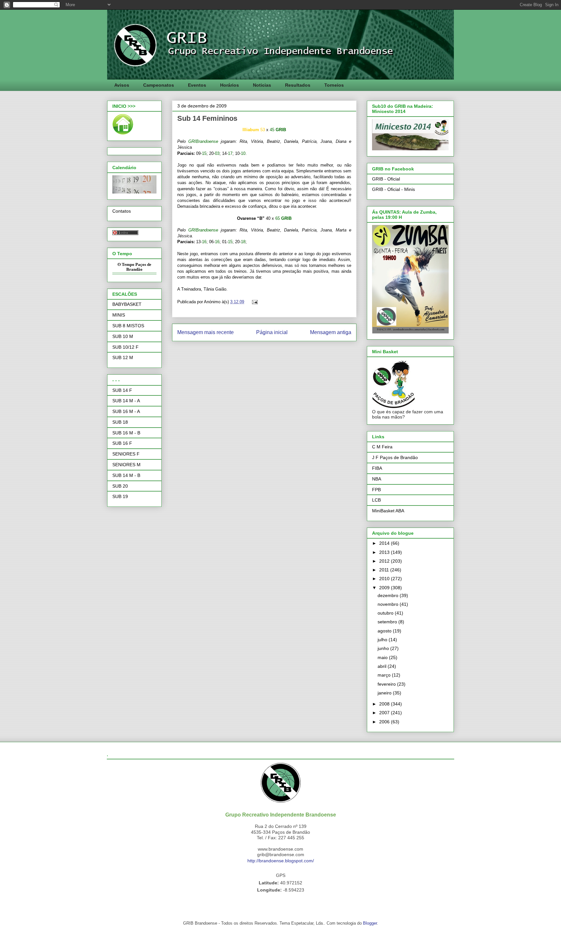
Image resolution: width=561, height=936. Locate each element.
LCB (376, 500)
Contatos (121, 211)
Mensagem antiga (330, 332)
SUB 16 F (122, 443)
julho (383, 639)
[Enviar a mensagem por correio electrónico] (254, 301)
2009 (385, 587)
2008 (385, 703)
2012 (385, 561)
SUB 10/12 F (125, 347)
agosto (385, 630)
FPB (376, 489)
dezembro (389, 595)
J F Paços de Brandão (395, 457)
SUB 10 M (122, 336)
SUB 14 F (122, 390)
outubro (386, 613)
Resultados (297, 85)
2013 (385, 552)
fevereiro (387, 684)
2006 (385, 721)
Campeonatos (158, 85)
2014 (385, 543)
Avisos (121, 85)
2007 (385, 712)
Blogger (370, 923)
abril (383, 666)
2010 (385, 578)
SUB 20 (120, 486)
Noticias (262, 85)
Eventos (197, 85)
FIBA (377, 468)
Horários (229, 85)
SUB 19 (120, 496)
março (385, 675)
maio (383, 657)
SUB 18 (120, 422)
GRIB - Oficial (386, 178)
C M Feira (382, 446)
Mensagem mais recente (205, 332)
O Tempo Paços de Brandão (134, 267)
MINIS (118, 315)
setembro (388, 621)
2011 (384, 569)
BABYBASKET (127, 304)
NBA (376, 478)
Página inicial (272, 332)
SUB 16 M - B (126, 432)
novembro (389, 604)
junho (384, 648)
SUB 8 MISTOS (128, 325)
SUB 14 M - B (126, 475)
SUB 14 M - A (126, 400)
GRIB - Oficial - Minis (393, 189)
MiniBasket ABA (388, 510)
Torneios (334, 85)
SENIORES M (126, 464)
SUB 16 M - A (126, 411)
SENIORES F (126, 453)
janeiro (385, 692)
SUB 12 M (122, 357)
